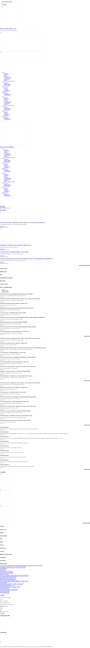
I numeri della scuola (7, 77)
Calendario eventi (7, 90)
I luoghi (5, 75)
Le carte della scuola (7, 78)
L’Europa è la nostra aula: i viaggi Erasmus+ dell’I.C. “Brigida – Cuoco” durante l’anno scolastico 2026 (22, 222)
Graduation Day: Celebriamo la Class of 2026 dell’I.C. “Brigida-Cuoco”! (15, 245)
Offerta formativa (7, 94)
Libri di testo (2, 560)
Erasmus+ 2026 (4, 565)
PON (1, 538)
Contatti (1, 617)
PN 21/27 (2, 545)
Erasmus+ (2, 551)
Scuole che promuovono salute (9, 105)
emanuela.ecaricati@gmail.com (10, 613)
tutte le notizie (87, 336)
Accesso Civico (3, 529)
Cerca (2, 64)
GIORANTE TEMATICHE (18, 565)
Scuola (3, 72)
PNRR (1, 541)
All (0, 565)
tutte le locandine (86, 523)
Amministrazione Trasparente (6, 277)
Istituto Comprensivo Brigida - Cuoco (8, 28)
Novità (3, 86)
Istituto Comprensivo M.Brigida (7, 147)
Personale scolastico (7, 84)
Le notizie (5, 88)
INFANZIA (24, 565)
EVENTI (9, 565)
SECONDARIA (36, 565)
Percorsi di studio (7, 85)
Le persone (6, 76)
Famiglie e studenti (7, 83)
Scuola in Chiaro (3, 630)
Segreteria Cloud (3, 268)
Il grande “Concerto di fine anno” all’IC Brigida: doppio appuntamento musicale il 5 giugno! (18, 326)
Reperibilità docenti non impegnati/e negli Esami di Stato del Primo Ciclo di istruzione (16, 308)
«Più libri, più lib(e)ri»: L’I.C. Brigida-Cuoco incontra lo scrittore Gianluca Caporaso (16, 375)
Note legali (2, 638)
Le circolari (6, 89)
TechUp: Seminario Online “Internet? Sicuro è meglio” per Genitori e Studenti (15, 420)
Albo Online (6, 91)
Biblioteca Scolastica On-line (6, 554)
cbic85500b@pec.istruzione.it (7, 609)
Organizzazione (6, 79)
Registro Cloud (3, 271)
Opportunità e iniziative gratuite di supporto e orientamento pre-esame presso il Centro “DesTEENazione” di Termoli (23, 347)
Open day (27, 565)
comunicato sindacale (4, 427)
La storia (5, 80)
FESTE (12, 565)
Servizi (3, 106)
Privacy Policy (2, 634)
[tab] (46, 289)
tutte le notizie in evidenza (84, 265)
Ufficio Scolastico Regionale (4, 628)
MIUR (1, 619)
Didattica (3, 92)
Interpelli (2, 532)
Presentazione (6, 74)
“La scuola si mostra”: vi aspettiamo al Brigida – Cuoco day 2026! (14, 251)
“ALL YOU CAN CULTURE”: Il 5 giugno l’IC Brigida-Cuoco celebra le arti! (14, 331)
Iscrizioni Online (3, 535)
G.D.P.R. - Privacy (4, 284)
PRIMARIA (32, 565)
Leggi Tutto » (2, 226)
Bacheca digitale (3, 563)
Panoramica (6, 73)
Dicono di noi (3, 548)
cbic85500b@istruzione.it (6, 3)
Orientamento (3, 557)
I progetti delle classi (7, 95)
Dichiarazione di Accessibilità (5, 636)
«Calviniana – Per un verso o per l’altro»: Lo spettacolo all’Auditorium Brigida (15, 371)
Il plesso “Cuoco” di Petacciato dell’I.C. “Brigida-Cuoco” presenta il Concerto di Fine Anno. (18, 366)
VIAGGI (41, 565)
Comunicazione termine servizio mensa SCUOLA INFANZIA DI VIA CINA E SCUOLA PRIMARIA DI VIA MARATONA (26, 258)
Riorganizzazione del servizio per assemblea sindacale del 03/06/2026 (13, 322)
